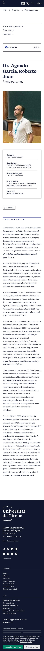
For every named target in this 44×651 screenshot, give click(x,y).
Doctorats (6, 578)
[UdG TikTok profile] (4, 549)
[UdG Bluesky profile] (8, 549)
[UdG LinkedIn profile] (16, 549)
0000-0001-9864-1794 (15, 193)
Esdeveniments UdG (10, 589)
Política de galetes (9, 613)
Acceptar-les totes (13, 647)
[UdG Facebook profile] (4, 553)
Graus (5, 573)
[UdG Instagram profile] (12, 549)
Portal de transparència (11, 600)
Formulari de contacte (11, 541)
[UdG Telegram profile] (16, 553)
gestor (22, 640)
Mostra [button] (36, 47)
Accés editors (7, 622)
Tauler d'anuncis (9, 581)
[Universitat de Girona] (14, 514)
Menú (39, 3)
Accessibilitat (8, 608)
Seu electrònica (8, 603)
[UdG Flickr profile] (8, 553)
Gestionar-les (32, 647)
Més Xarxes (7, 559)
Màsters (6, 576)
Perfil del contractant (10, 605)
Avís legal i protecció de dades (13, 611)
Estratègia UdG (8, 586)
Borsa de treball (8, 584)
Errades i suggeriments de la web (15, 620)
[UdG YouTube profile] (12, 553)
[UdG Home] (3, 3)
